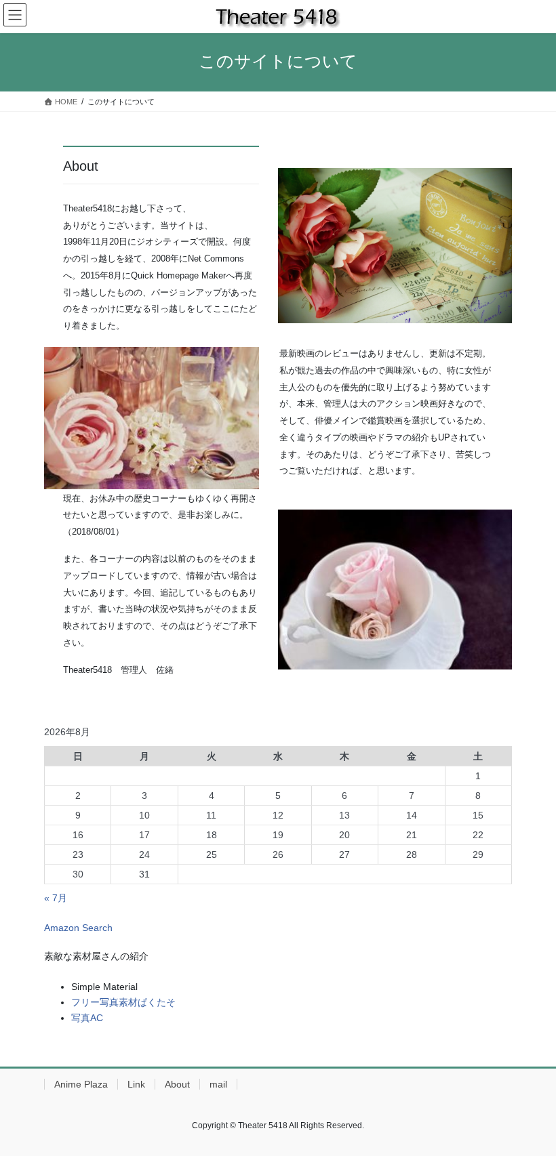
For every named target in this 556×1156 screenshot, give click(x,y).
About (177, 1084)
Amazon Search (78, 927)
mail (218, 1084)
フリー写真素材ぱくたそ (123, 1002)
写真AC (87, 1017)
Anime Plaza (81, 1084)
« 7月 (55, 897)
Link (136, 1084)
